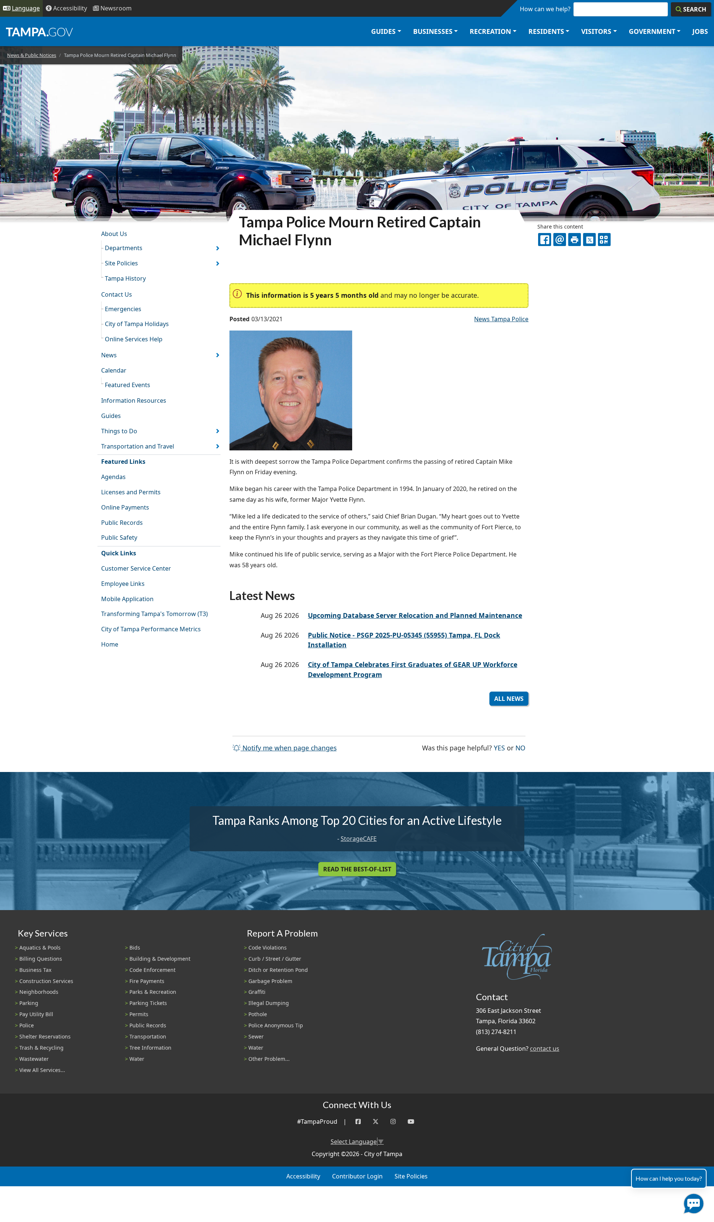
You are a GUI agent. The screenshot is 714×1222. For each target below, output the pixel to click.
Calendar (113, 370)
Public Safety (119, 537)
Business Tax (35, 969)
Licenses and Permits (131, 492)
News (109, 355)
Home (109, 644)
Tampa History (125, 278)
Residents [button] (546, 31)
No (520, 747)
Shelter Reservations (45, 1036)
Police (26, 1025)
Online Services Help (134, 339)
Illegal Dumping (268, 1002)
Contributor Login (357, 1176)
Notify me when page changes (289, 747)
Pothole (257, 1014)
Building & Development (159, 958)
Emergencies (123, 309)
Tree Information (150, 1047)
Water (136, 1058)
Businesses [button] (433, 31)
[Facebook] (358, 1121)
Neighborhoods (38, 991)
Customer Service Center (136, 568)
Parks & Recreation (152, 991)
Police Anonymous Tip (275, 1025)
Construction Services (46, 981)
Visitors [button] (596, 31)
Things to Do (119, 431)
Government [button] (652, 31)
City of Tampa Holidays (137, 324)
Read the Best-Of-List (357, 869)
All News (509, 699)
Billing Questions (40, 958)
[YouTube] (411, 1121)
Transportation (147, 1036)
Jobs (700, 31)
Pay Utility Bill (36, 1014)
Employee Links (123, 584)
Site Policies (121, 263)
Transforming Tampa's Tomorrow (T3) (154, 614)
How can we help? (545, 9)
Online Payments (125, 507)
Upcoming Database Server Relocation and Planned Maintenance (415, 615)
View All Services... (42, 1069)
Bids (134, 947)
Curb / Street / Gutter (274, 958)
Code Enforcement (152, 969)
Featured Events (127, 385)
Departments (123, 248)
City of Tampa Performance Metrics (151, 629)
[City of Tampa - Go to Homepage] (39, 31)
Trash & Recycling (41, 1047)
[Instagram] (393, 1121)
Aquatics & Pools (40, 947)
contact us (544, 1048)
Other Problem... (269, 1058)
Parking (28, 1002)
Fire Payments (146, 981)
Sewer (256, 1036)
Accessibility (303, 1176)
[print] (574, 239)
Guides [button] (383, 31)
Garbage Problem (270, 981)
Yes (499, 747)
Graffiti (257, 991)
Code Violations (267, 947)
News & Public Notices (31, 55)
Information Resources (133, 400)
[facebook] (544, 239)
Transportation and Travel (137, 446)
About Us (114, 234)
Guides (111, 416)
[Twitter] (376, 1121)
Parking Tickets (148, 1002)
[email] (559, 239)
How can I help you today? (669, 1178)
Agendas (113, 477)
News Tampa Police (501, 319)
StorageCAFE (359, 839)
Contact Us (116, 294)
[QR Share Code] (604, 239)
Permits (138, 1014)
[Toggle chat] (692, 1202)
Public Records (122, 523)
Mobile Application (127, 599)
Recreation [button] (490, 31)
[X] (589, 239)
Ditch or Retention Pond (278, 969)
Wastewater (34, 1058)
